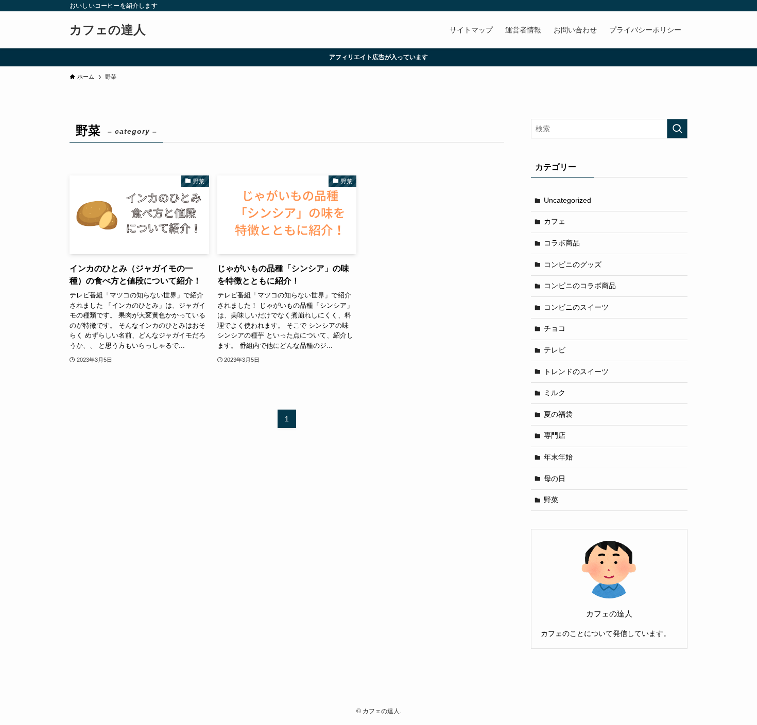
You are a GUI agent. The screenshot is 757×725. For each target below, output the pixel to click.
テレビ (554, 350)
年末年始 (558, 457)
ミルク (554, 392)
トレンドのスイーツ (576, 371)
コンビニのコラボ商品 (580, 285)
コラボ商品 (562, 243)
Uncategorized (567, 200)
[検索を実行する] (677, 128)
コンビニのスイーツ (576, 307)
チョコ (554, 328)
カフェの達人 (108, 30)
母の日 (554, 478)
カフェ (554, 221)
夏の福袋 (558, 414)
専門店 (554, 435)
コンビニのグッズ (572, 264)
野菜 (551, 500)
